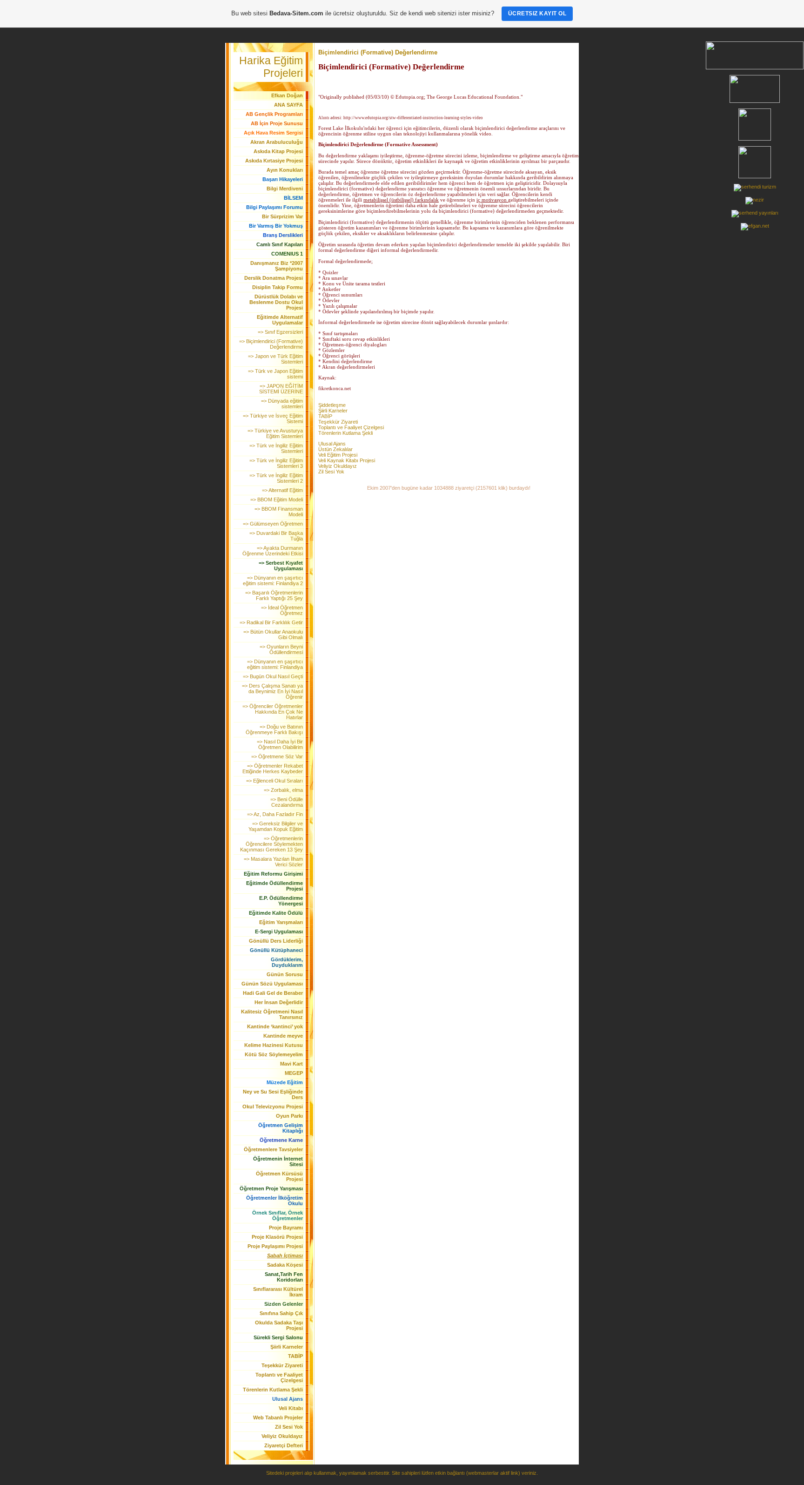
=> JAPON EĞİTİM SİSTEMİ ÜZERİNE (281, 388)
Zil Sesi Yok (331, 471)
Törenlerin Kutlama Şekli (345, 433)
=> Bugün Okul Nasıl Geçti (273, 676)
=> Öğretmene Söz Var (277, 756)
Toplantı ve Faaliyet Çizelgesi (351, 427)
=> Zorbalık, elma (283, 790)
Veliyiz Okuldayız (337, 466)
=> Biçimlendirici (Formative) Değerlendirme (271, 344)
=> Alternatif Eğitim (282, 490)
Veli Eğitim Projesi (337, 455)
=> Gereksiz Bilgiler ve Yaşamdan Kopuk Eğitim (275, 826)
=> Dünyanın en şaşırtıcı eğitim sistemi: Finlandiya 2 (273, 580)
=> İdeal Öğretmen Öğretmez (282, 610)
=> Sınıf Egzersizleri (280, 332)
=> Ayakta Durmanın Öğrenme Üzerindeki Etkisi (272, 550)
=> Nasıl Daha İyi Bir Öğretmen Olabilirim (280, 744)
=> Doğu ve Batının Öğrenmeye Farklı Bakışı (274, 729)
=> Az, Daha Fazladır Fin (275, 814)
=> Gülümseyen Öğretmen (273, 523)
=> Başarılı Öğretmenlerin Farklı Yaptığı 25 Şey (274, 595)
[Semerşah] (755, 186)
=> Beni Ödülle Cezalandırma (286, 802)
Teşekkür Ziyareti (338, 422)
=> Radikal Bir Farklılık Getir (271, 622)
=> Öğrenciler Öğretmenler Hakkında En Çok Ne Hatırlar (272, 711)
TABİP (325, 416)
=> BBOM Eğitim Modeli (276, 499)
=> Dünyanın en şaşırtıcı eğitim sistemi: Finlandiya (275, 664)
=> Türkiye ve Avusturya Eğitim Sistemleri (275, 433)
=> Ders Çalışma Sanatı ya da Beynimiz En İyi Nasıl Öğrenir (272, 691)
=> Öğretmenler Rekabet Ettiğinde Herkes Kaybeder (272, 768)
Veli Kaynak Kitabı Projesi (346, 460)
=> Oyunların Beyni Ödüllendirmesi (281, 649)
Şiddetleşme (332, 405)
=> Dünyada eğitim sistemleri (282, 403)
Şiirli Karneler (333, 410)
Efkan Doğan (287, 95)
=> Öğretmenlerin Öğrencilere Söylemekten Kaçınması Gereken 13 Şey (271, 844)
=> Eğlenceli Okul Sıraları (274, 780)
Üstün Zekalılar (335, 449)
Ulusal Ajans (332, 443)
